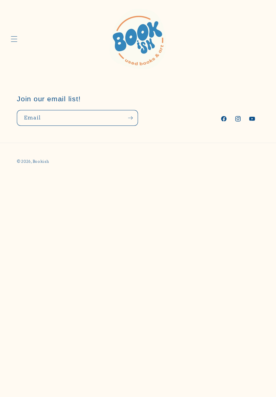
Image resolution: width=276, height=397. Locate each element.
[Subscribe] (130, 118)
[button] (14, 39)
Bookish (41, 161)
